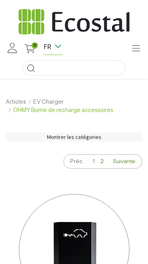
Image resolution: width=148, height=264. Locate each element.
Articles (16, 101)
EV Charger (48, 101)
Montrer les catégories (74, 137)
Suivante (124, 161)
